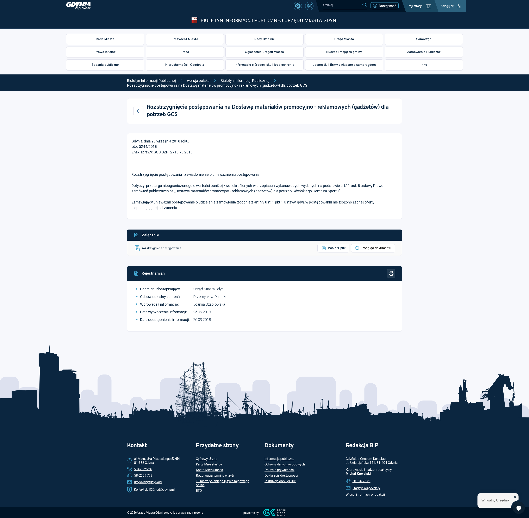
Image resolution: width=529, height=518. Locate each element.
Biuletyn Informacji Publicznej (151, 80)
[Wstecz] (138, 111)
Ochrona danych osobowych (284, 464)
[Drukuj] (391, 273)
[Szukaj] (364, 5)
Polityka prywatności (279, 470)
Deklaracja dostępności (281, 475)
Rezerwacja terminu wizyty (215, 475)
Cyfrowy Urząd (206, 459)
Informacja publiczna (279, 459)
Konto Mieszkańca (209, 470)
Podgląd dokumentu (376, 248)
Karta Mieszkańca (209, 464)
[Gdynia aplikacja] (309, 6)
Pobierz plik (337, 248)
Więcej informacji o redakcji (365, 494)
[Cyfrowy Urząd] (298, 6)
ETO (199, 491)
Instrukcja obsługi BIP (280, 481)
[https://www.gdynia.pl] (78, 6)
